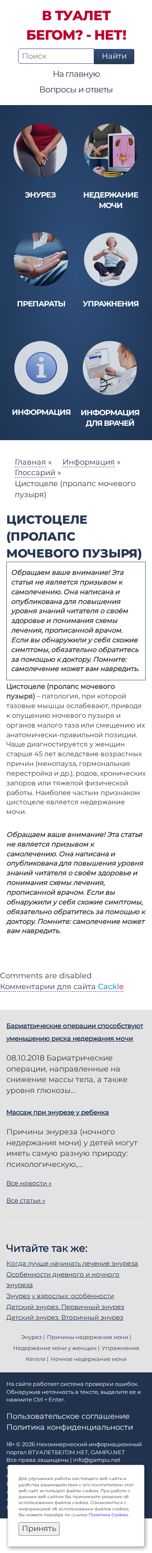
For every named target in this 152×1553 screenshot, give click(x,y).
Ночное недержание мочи (89, 1358)
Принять (39, 1528)
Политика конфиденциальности (69, 1427)
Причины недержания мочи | (89, 1337)
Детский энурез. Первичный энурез (65, 1307)
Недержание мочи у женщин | (56, 1348)
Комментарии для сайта (62, 986)
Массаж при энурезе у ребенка (57, 1112)
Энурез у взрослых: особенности (60, 1296)
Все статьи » (25, 1200)
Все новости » (29, 1183)
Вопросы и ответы (76, 89)
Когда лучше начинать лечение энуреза (72, 1263)
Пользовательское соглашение (68, 1416)
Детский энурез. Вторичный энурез (64, 1317)
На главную (76, 74)
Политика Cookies (108, 1515)
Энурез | (33, 1337)
